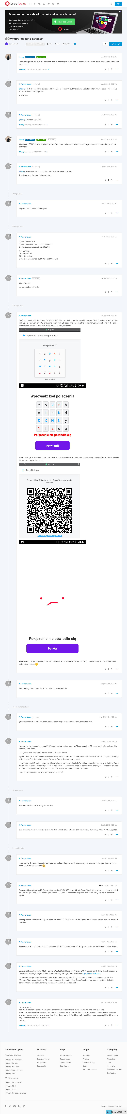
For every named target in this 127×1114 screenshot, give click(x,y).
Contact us (111, 1073)
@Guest (52, 139)
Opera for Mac (12, 1063)
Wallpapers (41, 1062)
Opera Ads (41, 1066)
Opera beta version (14, 1070)
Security (86, 1056)
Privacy (86, 1059)
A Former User (25, 84)
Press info (111, 1059)
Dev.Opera (64, 1066)
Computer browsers (13, 1055)
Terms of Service (90, 1069)
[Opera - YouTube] (14, 1106)
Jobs (109, 1062)
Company (112, 1049)
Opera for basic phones (16, 1093)
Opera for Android (13, 1082)
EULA (85, 1066)
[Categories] (30, 3)
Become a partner (114, 1069)
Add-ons (40, 1056)
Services (41, 1049)
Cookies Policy (89, 1062)
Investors (111, 1066)
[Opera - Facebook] (5, 1106)
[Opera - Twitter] (9, 1106)
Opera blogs (65, 1059)
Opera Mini (11, 1086)
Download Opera (65, 22)
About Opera (112, 1056)
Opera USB (11, 1074)
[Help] (58, 3)
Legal (86, 1049)
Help (62, 1049)
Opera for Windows (14, 1060)
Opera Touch (13, 44)
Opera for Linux (12, 1067)
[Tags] (39, 3)
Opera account (43, 1059)
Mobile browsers (11, 1078)
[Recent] (34, 3)
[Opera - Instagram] (24, 1106)
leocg (21, 57)
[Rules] (53, 3)
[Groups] (48, 3)
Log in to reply (115, 44)
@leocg (36, 84)
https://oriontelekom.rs (91, 973)
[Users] (44, 3)
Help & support (66, 1056)
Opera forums (65, 1062)
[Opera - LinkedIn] (19, 1106)
